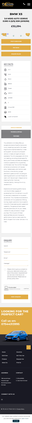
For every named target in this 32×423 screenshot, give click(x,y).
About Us (4, 362)
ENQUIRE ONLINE (16, 54)
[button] (28, 347)
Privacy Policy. (20, 409)
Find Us (18, 362)
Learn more (24, 418)
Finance (4, 359)
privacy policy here (12, 278)
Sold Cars (5, 355)
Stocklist (19, 352)
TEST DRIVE (16, 47)
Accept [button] (16, 421)
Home (4, 352)
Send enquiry (16, 296)
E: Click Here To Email (21, 380)
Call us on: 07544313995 (10, 323)
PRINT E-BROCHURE (16, 41)
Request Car (20, 359)
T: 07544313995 (20, 378)
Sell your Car (20, 355)
